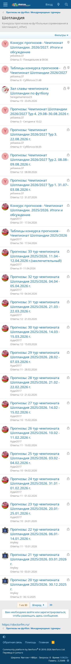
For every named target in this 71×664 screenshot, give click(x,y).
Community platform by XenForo (34, 649)
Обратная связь (12, 642)
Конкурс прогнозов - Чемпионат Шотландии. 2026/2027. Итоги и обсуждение (36, 47)
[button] (4, 637)
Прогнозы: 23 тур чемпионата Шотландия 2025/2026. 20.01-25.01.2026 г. (34, 509)
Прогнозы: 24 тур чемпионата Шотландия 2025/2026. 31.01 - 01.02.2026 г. (35, 483)
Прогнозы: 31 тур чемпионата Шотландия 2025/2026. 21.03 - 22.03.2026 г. (35, 307)
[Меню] (5, 4)
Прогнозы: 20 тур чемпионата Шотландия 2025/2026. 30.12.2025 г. (38, 585)
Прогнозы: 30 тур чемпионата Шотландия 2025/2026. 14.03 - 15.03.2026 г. (35, 332)
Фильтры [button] (60, 35)
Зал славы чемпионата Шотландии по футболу (29, 90)
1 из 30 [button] (23, 605)
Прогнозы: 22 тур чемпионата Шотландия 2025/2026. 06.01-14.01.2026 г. (34, 534)
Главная (44, 642)
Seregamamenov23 (21, 97)
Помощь (30, 642)
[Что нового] (58, 4)
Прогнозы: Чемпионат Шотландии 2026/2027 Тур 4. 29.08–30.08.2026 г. (39, 111)
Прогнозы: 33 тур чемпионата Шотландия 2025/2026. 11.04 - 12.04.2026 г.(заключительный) (36, 256)
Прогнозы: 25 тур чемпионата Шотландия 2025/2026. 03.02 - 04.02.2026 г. (35, 458)
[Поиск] (66, 4)
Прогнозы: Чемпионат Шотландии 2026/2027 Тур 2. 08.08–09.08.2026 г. (39, 160)
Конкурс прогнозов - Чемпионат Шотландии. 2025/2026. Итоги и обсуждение (36, 210)
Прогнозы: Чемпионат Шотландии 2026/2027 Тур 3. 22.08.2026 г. (33, 134)
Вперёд (37, 605)
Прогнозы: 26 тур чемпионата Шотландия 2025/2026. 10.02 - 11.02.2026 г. (35, 433)
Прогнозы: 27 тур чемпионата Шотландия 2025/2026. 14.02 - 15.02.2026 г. (35, 408)
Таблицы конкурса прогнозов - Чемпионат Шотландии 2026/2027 (38, 70)
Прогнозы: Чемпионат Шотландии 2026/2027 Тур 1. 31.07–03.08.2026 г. (39, 185)
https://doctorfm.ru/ (16, 624)
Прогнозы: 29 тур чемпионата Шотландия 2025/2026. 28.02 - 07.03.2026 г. (35, 357)
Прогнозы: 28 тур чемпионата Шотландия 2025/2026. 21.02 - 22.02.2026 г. (35, 382)
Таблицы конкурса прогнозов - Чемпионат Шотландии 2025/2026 (38, 233)
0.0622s (64, 657)
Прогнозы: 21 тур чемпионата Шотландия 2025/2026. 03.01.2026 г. (38, 559)
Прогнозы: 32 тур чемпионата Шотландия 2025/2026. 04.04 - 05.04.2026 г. (35, 281)
